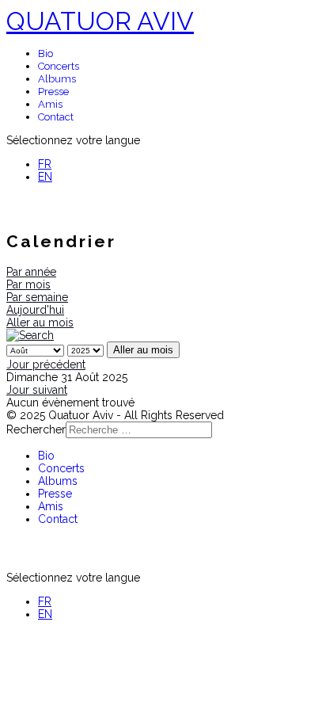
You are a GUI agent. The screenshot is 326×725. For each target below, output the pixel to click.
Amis (50, 104)
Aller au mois (40, 322)
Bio (45, 53)
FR (44, 164)
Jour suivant (36, 389)
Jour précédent (45, 364)
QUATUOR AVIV (100, 21)
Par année (31, 271)
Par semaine (37, 297)
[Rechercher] (30, 335)
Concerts (58, 66)
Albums (57, 79)
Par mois (28, 284)
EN (45, 176)
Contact (56, 117)
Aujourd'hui (35, 309)
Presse (53, 91)
